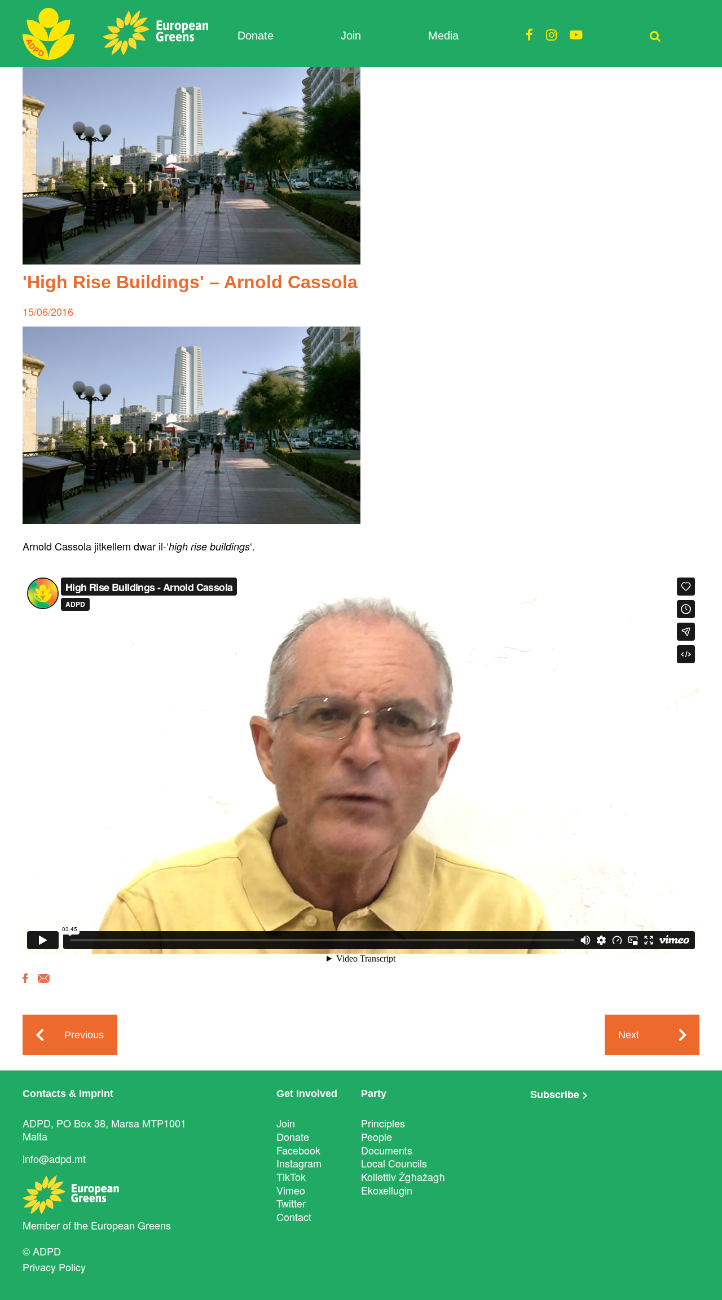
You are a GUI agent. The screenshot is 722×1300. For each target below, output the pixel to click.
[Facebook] (25, 986)
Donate (255, 35)
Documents (386, 1150)
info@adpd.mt (54, 1158)
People (376, 1136)
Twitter (291, 1203)
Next (628, 1035)
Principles (383, 1123)
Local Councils (394, 1163)
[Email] (44, 986)
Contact (293, 1216)
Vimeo (290, 1190)
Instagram (299, 1163)
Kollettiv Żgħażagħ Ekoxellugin (403, 1183)
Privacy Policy (54, 1266)
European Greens (131, 1225)
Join (351, 35)
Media (443, 35)
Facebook (298, 1150)
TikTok (291, 1176)
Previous (84, 1035)
